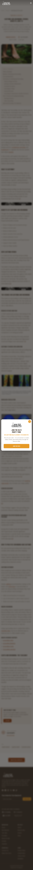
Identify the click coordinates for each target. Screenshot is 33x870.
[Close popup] (29, 421)
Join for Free (16, 446)
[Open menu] (30, 3)
